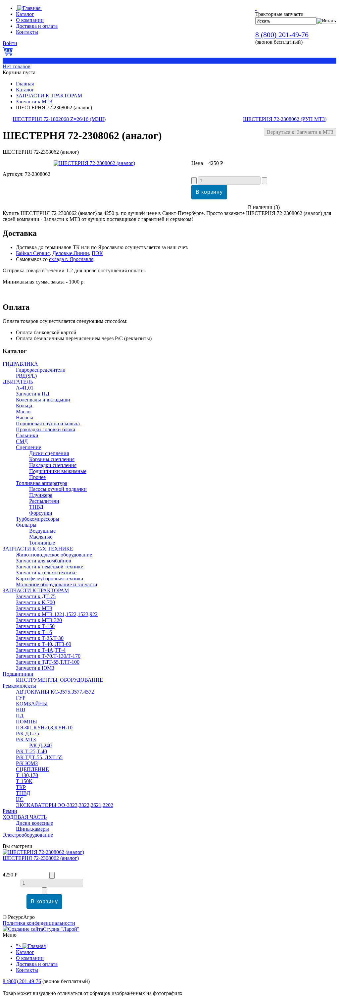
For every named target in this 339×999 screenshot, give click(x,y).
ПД (20, 715)
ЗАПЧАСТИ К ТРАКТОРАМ (49, 95)
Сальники (27, 435)
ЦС (20, 799)
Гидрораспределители (41, 370)
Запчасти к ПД (32, 393)
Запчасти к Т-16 (34, 632)
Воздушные (42, 531)
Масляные (40, 537)
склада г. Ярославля (71, 259)
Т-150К (24, 781)
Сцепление (28, 447)
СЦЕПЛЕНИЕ (32, 769)
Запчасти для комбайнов (43, 560)
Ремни (10, 811)
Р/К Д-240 (40, 745)
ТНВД (36, 507)
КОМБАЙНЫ (32, 704)
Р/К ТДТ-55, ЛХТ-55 (39, 757)
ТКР (21, 787)
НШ (20, 709)
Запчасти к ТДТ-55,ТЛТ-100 (47, 662)
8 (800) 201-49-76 (282, 34)
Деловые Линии (70, 253)
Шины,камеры (32, 829)
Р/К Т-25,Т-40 (31, 751)
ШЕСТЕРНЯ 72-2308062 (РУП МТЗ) (284, 119)
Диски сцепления (49, 453)
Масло (23, 411)
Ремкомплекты (19, 686)
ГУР (20, 698)
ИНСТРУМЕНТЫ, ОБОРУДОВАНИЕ (59, 680)
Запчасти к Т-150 (35, 626)
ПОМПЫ (26, 721)
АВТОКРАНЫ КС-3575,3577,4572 (55, 692)
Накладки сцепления (52, 465)
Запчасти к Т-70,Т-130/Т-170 (48, 656)
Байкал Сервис (33, 253)
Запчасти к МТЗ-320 (39, 620)
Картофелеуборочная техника (49, 578)
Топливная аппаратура (41, 483)
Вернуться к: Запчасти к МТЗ (300, 132)
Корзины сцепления (51, 459)
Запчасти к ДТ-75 (36, 596)
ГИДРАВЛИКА (20, 364)
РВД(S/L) (26, 376)
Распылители (44, 501)
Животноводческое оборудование (54, 554)
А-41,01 (24, 388)
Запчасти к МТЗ (34, 101)
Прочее (37, 477)
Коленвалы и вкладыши (43, 399)
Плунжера (40, 495)
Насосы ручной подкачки (58, 489)
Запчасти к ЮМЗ (35, 668)
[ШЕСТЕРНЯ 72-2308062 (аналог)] (94, 163)
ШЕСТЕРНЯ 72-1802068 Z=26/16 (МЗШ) (59, 119)
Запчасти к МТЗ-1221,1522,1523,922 (57, 614)
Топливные (42, 543)
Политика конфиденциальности (39, 923)
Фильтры (26, 525)
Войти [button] (10, 43)
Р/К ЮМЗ (27, 763)
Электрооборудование (28, 835)
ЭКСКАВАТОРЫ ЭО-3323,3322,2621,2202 (64, 805)
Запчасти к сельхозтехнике (46, 572)
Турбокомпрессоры (37, 519)
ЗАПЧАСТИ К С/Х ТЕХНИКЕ (38, 549)
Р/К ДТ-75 (27, 733)
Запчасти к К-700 (35, 602)
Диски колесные (34, 823)
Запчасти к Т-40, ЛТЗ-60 (43, 644)
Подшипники (18, 674)
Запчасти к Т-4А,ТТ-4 (41, 650)
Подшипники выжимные (57, 471)
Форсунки (40, 513)
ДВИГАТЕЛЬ (18, 382)
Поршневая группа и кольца (48, 423)
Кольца (24, 405)
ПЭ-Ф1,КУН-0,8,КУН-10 (44, 727)
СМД (22, 441)
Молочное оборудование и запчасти (56, 584)
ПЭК (97, 253)
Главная (25, 83)
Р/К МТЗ (26, 739)
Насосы (24, 417)
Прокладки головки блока (45, 429)
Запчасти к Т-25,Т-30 (40, 638)
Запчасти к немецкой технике (49, 566)
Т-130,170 (27, 775)
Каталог (25, 89)
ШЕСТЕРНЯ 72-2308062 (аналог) (41, 858)
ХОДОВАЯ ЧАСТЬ (25, 817)
